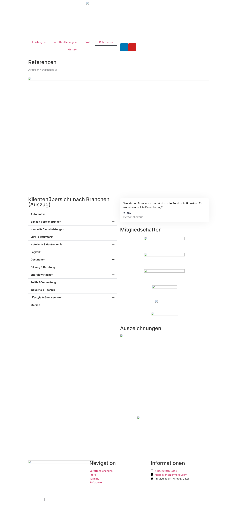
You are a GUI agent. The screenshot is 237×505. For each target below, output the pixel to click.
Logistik (35, 252)
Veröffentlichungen (65, 42)
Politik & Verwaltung (43, 282)
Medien (35, 305)
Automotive (38, 214)
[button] (72, 214)
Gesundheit (38, 259)
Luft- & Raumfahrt (42, 236)
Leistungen (38, 42)
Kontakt (72, 49)
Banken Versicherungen (46, 221)
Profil (88, 42)
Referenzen (106, 42)
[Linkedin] (124, 47)
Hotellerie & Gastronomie (47, 244)
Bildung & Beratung (43, 267)
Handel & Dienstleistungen (47, 229)
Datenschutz (35, 499)
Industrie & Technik (43, 289)
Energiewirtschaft (42, 274)
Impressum (52, 499)
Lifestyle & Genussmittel (46, 297)
